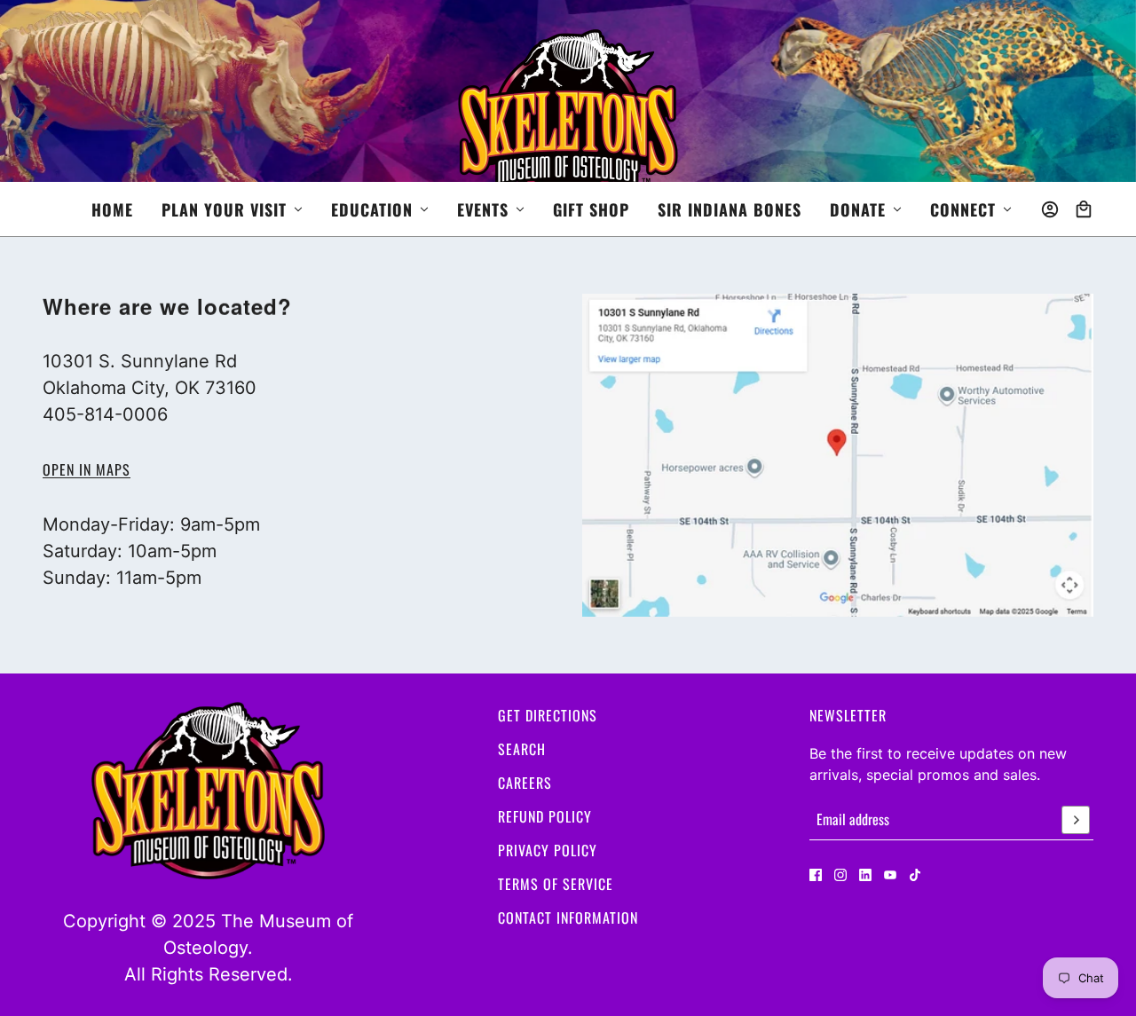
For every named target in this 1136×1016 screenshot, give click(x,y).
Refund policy (545, 816)
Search (522, 749)
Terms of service (555, 883)
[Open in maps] (837, 455)
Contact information (568, 917)
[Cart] (1083, 209)
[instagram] (840, 875)
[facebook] (815, 875)
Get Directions (547, 715)
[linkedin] (865, 875)
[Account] (1050, 209)
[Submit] (1075, 820)
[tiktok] (915, 875)
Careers (525, 782)
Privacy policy (547, 850)
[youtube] (890, 875)
